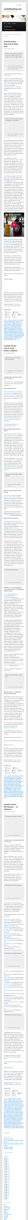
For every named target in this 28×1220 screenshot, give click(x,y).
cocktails (21, 320)
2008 (6, 1187)
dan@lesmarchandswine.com (10, 727)
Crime (5, 1219)
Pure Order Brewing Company (14, 142)
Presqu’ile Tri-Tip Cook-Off (9, 497)
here (11, 273)
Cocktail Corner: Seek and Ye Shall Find (11, 44)
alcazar (5, 1101)
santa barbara (7, 327)
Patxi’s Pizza (7, 985)
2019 (6, 1169)
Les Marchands (17, 782)
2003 (6, 1195)
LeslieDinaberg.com (13, 9)
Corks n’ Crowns (7, 940)
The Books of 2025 (8, 1139)
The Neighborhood (8, 982)
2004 (6, 1194)
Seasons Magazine (17, 1120)
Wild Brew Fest (12, 396)
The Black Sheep (8, 927)
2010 (6, 1184)
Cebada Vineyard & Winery (10, 935)
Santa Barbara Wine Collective (11, 993)
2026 (6, 1158)
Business (6, 1212)
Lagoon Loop (15, 324)
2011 (6, 1182)
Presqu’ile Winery (8, 495)
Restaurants (9, 777)
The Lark (6, 594)
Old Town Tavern (7, 984)
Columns (6, 321)
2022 (6, 1165)
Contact (14, 23)
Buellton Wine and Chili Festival (11, 435)
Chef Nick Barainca (12, 500)
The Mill (18, 334)
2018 (6, 1171)
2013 (6, 1179)
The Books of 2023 (8, 1148)
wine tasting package (8, 338)
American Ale (7, 921)
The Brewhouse (7, 934)
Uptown (5, 1005)
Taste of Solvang (15, 521)
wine (13, 777)
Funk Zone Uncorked (8, 244)
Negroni (19, 879)
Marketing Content (8, 26)
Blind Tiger (6, 929)
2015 (6, 1176)
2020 (6, 1168)
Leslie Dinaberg (7, 75)
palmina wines (14, 784)
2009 (6, 1186)
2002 (6, 1197)
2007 (6, 1189)
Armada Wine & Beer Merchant (11, 924)
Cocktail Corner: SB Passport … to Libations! (11, 806)
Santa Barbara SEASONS (10, 1073)
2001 (6, 1199)
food (5, 777)
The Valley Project (8, 1006)
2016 (6, 1174)
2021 (6, 1166)
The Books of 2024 (8, 1147)
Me (5, 23)
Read (9, 23)
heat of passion (7, 1109)
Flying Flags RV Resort (10, 460)
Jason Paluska (10, 782)
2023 (6, 1163)
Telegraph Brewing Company (13, 159)
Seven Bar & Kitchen (8, 997)
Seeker (5, 86)
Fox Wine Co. (7, 971)
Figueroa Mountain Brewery (10, 466)
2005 (6, 1192)
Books (5, 1211)
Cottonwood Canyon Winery (10, 943)
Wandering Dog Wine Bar (10, 529)
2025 (6, 1160)
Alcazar (5, 919)
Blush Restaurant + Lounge (10, 930)
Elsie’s (5, 947)
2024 (6, 1161)
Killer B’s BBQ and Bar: (9, 977)
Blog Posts (14, 1098)
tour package (11, 336)
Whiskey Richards (8, 1010)
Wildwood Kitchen (9, 203)
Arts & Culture (7, 1208)
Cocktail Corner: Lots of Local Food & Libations (10, 348)
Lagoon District (7, 83)
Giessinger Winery (8, 974)
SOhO (9, 1123)
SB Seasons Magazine (9, 331)
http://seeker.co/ (11, 86)
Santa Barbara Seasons (13, 328)
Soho (5, 998)
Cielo (5, 938)
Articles (10, 320)
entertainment (11, 321)
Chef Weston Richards (9, 711)
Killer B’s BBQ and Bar (16, 1109)
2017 (6, 1173)
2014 (6, 1178)
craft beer (9, 324)
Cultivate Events (7, 391)
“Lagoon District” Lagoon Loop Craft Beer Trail (12, 338)
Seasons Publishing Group (14, 332)
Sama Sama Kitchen (8, 990)
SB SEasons (20, 329)
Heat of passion (11, 919)
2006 (6, 1191)
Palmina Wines (14, 698)
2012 (6, 1181)
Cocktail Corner (15, 320)
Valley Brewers (14, 419)
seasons (16, 331)
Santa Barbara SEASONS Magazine (13, 329)
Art (4, 1204)
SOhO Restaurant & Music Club (13, 791)
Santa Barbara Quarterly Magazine (15, 785)
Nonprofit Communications (9, 29)
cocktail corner (17, 780)
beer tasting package (13, 323)
